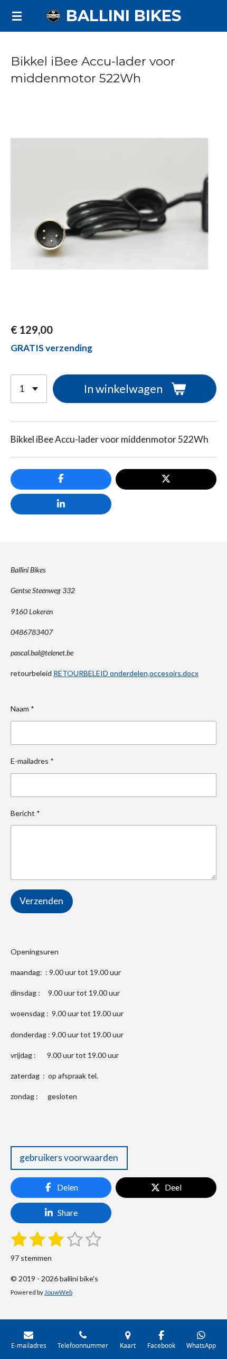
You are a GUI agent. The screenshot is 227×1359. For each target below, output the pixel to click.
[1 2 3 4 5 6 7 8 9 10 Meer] (29, 388)
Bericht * (25, 813)
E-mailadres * (32, 760)
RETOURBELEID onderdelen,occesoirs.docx (125, 673)
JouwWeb (58, 1292)
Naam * (22, 708)
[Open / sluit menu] (17, 15)
